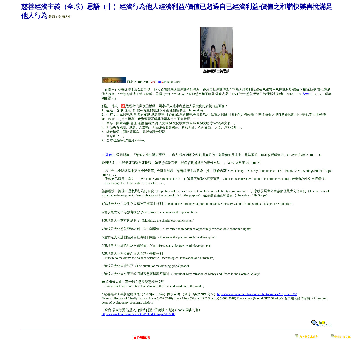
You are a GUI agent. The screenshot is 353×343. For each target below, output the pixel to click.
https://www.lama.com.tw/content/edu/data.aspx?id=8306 (138, 314)
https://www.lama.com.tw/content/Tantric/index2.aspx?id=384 (257, 294)
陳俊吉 (110, 155)
